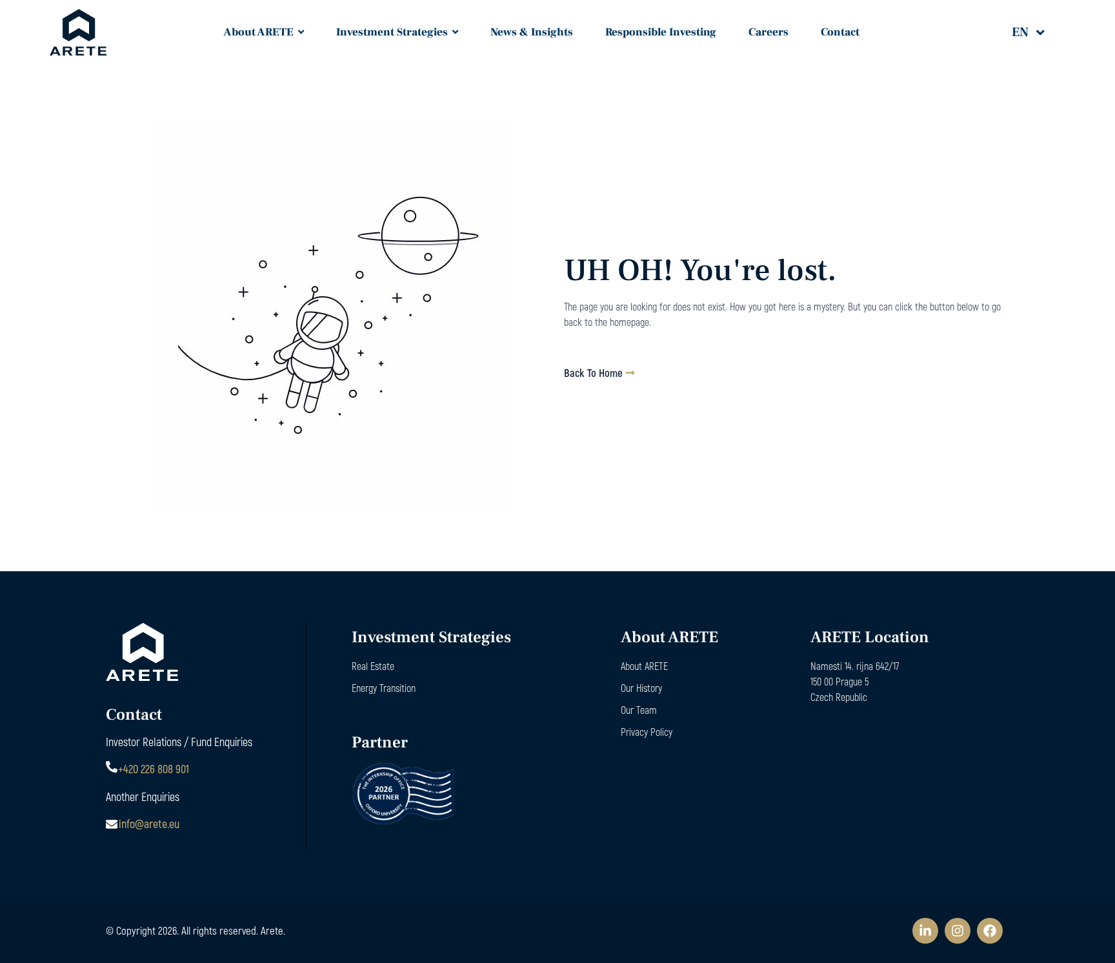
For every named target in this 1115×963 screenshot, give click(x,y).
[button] (1037, 32)
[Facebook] (990, 931)
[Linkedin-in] (925, 931)
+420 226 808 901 (153, 769)
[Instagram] (957, 931)
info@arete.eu (149, 823)
